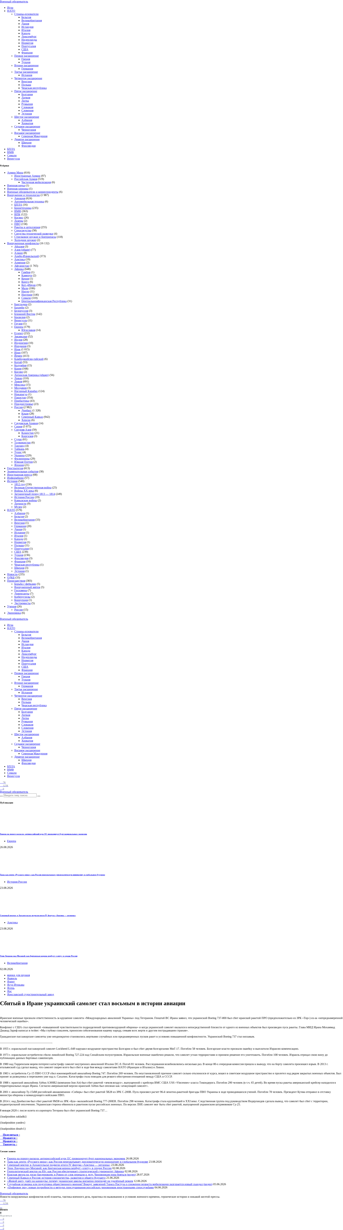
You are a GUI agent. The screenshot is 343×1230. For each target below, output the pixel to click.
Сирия (18, 426)
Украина (19, 455)
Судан (18, 439)
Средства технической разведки (33, 233)
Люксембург (29, 36)
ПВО (17, 224)
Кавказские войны (25, 500)
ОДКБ (11, 577)
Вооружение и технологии (23, 195)
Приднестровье (23, 403)
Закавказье (20, 336)
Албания (26, 120)
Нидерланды (29, 39)
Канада (25, 33)
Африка (19, 268)
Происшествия (16, 580)
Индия (18, 339)
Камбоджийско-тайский (29, 358)
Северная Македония (34, 136)
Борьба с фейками (25, 583)
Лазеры (18, 220)
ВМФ (10, 152)
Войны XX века (24, 490)
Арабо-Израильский (26, 256)
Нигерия (26, 294)
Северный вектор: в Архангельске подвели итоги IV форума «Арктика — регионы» (38, 915)
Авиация (19, 198)
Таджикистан (22, 442)
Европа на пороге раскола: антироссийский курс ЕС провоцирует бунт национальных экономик (43, 834)
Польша (26, 84)
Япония (19, 465)
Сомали (12, 155)
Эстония (26, 113)
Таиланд (19, 445)
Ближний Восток (24, 313)
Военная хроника (17, 188)
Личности (20, 503)
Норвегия (27, 42)
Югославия (28, 330)
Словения (27, 110)
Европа (18, 326)
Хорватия (27, 123)
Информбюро (15, 477)
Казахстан (27, 432)
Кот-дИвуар (28, 285)
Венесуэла (13, 158)
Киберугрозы (22, 596)
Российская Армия (25, 179)
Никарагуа (20, 394)
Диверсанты (21, 593)
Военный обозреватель (14, 1)
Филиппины (22, 458)
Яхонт (11, 981)
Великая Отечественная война (32, 487)
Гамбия (25, 272)
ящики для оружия (18, 975)
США (24, 49)
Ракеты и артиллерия (27, 227)
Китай (18, 362)
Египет (18, 333)
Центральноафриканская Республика (44, 301)
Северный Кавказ (32, 416)
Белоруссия (21, 310)
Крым (25, 413)
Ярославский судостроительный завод (30, 994)
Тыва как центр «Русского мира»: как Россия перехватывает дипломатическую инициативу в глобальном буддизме (52, 875)
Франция (27, 52)
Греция (25, 59)
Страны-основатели (26, 14)
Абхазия (19, 246)
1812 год (19, 484)
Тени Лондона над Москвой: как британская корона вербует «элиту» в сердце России (38, 956)
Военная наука (16, 185)
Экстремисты (22, 603)
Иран (17, 352)
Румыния (27, 104)
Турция (25, 62)
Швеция (26, 142)
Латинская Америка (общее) (31, 375)
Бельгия (26, 17)
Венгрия (26, 81)
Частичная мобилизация (36, 182)
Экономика (14, 612)
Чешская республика (34, 87)
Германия (27, 68)
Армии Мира (15, 172)
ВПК (17, 214)
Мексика (19, 384)
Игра (10, 7)
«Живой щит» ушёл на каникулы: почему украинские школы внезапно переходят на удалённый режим (70, 1181)
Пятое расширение (25, 91)
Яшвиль (12, 978)
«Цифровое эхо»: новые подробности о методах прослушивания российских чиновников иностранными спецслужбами (80, 1187)
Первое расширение (26, 55)
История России (24, 497)
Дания (25, 23)
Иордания (20, 346)
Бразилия (20, 317)
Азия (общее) (22, 249)
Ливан (18, 378)
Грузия (18, 323)
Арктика (19, 259)
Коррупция (21, 600)
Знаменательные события (22, 471)
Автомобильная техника (29, 201)
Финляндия (28, 145)
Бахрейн (19, 307)
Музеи (18, 506)
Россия (18, 407)
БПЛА (11, 149)
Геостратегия (15, 468)
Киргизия (27, 436)
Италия (25, 30)
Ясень (10, 987)
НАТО (11, 10)
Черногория (28, 129)
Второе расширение (26, 65)
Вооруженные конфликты (23, 243)
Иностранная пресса (19, 474)
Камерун (26, 275)
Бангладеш (20, 304)
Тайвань (19, 448)
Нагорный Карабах (26, 391)
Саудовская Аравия (26, 423)
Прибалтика (21, 400)
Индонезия (21, 342)
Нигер (25, 291)
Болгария (27, 94)
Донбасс (26, 410)
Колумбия (20, 365)
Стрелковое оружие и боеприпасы (35, 236)
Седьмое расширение (27, 126)
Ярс (9, 991)
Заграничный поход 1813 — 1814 (34, 493)
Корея (17, 368)
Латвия (25, 97)
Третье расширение (26, 71)
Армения (19, 262)
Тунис (18, 452)
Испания (26, 75)
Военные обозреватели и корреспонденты (32, 191)
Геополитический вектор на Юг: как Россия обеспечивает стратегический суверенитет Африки (65, 1171)
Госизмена (20, 590)
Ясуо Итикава (15, 984)
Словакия (27, 107)
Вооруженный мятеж (27, 587)
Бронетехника (22, 207)
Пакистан (20, 397)
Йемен (18, 355)
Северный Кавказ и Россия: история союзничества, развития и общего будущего (56, 1177)
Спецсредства (22, 230)
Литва (25, 100)
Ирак (17, 349)
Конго (25, 281)
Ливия (18, 381)
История (12, 481)
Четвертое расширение (28, 78)
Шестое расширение (26, 116)
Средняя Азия (22, 429)
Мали (24, 288)
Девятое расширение (27, 139)
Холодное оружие (25, 240)
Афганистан (21, 265)
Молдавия (20, 387)
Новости (12, 574)
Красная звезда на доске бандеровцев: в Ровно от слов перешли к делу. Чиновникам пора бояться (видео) (71, 1174)
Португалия (28, 46)
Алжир (18, 252)
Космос (18, 217)
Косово (18, 371)
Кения (25, 278)
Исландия (27, 26)
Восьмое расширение (27, 132)
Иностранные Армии (27, 175)
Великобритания (31, 20)
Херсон (26, 420)
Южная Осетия (23, 461)
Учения (11, 606)
